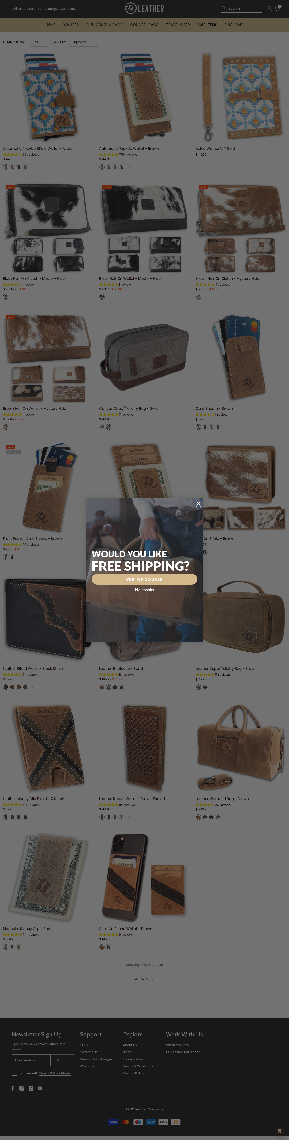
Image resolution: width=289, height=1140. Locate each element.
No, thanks (144, 589)
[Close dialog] (198, 503)
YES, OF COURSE (144, 579)
